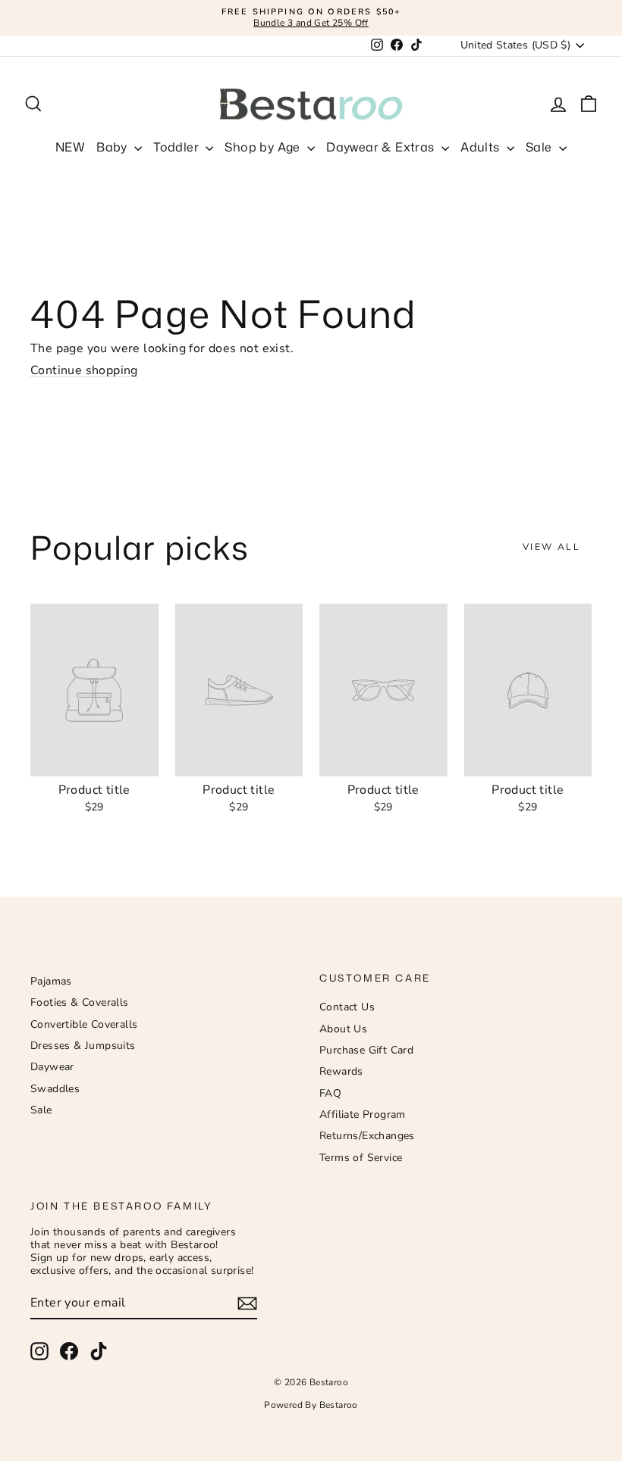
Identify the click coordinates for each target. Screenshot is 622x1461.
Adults (481, 147)
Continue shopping (84, 370)
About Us (343, 1029)
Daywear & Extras (382, 147)
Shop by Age (264, 147)
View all (551, 547)
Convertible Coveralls (83, 1024)
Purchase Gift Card (366, 1050)
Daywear (52, 1067)
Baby (113, 147)
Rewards (341, 1071)
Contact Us (347, 1007)
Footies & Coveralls (79, 1002)
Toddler (177, 147)
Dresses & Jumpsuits (83, 1045)
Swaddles (55, 1089)
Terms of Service (360, 1157)
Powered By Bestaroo (311, 1405)
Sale (540, 147)
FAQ (330, 1093)
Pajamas (51, 981)
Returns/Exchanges (367, 1136)
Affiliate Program (362, 1114)
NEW (70, 147)
